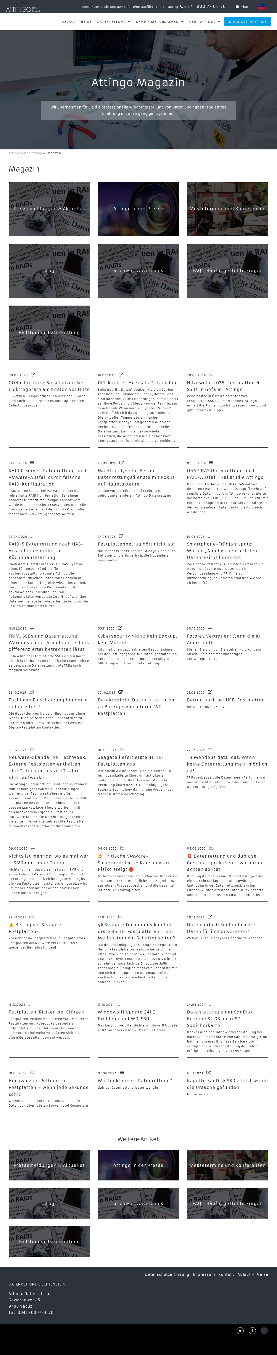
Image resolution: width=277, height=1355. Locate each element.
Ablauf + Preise (253, 1274)
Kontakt (226, 1274)
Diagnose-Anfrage (248, 22)
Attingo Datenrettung (26, 153)
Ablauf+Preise (77, 22)
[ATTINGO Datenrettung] (23, 6)
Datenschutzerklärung (167, 1274)
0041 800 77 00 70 (205, 6)
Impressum (204, 1274)
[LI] (262, 7)
